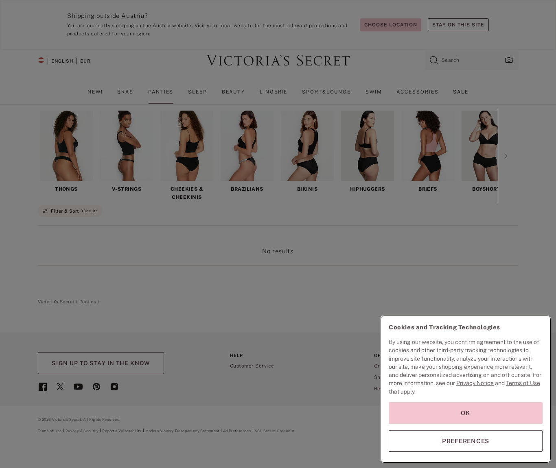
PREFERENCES (465, 441)
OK (466, 412)
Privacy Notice (475, 383)
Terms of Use (523, 383)
